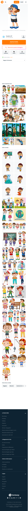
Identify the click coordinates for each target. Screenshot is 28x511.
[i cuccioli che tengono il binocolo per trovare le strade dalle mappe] (7, 113)
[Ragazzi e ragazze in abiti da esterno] (13, 128)
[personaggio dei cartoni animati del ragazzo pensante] (16, 446)
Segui (23, 37)
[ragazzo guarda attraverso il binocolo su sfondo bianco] (8, 89)
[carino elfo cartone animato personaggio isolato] (6, 395)
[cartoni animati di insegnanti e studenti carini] (10, 322)
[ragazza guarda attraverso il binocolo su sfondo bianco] (16, 113)
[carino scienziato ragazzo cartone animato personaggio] (8, 176)
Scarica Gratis (14, 42)
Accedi (22, 2)
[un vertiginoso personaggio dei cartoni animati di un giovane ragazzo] (15, 395)
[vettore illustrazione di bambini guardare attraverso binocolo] (8, 273)
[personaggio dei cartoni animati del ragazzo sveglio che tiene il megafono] (4, 432)
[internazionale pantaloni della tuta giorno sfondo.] (8, 298)
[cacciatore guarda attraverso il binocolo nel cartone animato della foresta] (13, 143)
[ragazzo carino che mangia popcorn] (5, 408)
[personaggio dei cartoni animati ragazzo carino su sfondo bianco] (19, 380)
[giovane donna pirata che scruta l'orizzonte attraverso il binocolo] (6, 154)
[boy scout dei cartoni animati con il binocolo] (4, 89)
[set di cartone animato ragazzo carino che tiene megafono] (10, 432)
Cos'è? (11, 57)
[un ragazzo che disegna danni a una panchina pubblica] (10, 419)
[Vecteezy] (2, 2)
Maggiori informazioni (7, 60)
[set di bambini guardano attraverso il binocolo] (16, 100)
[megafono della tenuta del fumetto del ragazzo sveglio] (22, 420)
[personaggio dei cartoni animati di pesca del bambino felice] (8, 478)
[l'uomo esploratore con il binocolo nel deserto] (7, 98)
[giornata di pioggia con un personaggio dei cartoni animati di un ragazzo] (11, 364)
